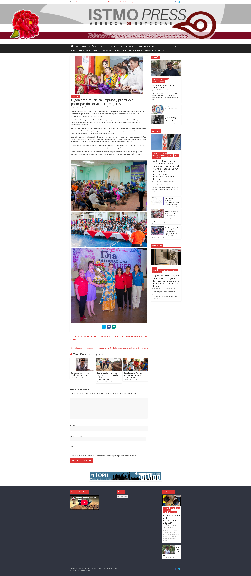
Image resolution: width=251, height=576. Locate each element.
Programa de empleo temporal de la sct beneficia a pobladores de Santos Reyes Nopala (108, 337)
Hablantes (107, 50)
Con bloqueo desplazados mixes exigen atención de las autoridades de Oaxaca (109, 348)
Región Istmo (94, 46)
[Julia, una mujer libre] (168, 546)
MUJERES (104, 46)
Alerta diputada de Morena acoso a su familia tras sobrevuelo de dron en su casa (172, 201)
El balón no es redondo (172, 107)
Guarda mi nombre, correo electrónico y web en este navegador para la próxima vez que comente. (103, 456)
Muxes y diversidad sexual (80, 50)
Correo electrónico (76, 436)
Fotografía (162, 270)
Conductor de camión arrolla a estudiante (80, 374)
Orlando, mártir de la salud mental (163, 86)
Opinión (161, 50)
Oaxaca (139, 46)
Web (71, 447)
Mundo (172, 508)
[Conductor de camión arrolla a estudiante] (82, 359)
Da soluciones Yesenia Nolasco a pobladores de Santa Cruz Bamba (134, 375)
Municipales (75, 96)
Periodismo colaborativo (132, 50)
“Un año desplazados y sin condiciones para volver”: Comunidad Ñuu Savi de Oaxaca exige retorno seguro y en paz (112, 3)
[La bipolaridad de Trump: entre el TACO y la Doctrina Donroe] (157, 116)
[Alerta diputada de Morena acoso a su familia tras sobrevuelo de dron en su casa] (157, 197)
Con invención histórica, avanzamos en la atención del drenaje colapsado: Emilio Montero (108, 376)
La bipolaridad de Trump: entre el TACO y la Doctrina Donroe (172, 119)
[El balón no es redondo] (157, 106)
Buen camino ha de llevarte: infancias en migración (171, 519)
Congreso (117, 50)
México (147, 46)
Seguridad (96, 50)
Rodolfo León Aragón (110, 107)
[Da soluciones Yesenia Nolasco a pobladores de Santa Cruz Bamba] (135, 359)
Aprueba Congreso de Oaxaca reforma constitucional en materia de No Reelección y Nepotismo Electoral (165, 216)
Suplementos (172, 512)
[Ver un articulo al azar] (179, 46)
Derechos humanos (127, 46)
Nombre (73, 425)
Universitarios (150, 50)
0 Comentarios (96, 107)
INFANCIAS (163, 155)
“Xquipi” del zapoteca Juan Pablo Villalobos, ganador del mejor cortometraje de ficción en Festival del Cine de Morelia (165, 280)
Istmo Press (167, 90)
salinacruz (119, 107)
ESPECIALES (113, 46)
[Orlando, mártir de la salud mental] (166, 61)
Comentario (74, 397)
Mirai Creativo (85, 570)
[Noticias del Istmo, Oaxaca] (125, 21)
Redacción (86, 107)
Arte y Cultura (157, 46)
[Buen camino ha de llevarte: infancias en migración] (171, 496)
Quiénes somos (80, 46)
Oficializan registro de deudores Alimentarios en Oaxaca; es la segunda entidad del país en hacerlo (172, 231)
